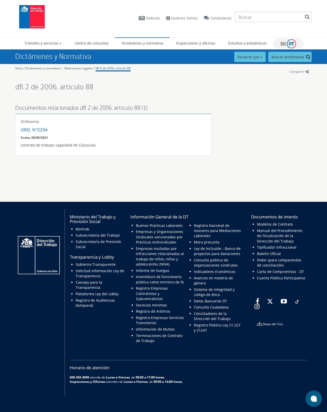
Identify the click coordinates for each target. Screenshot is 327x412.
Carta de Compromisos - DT (280, 271)
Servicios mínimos (151, 305)
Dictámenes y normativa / (43, 68)
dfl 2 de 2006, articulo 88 (113, 68)
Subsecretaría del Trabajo (98, 235)
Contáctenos (220, 18)
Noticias (153, 18)
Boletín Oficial (269, 253)
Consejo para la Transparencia (89, 285)
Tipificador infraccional (276, 247)
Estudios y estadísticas (247, 43)
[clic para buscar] (307, 17)
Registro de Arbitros (153, 311)
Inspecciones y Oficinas (87, 381)
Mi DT (288, 43)
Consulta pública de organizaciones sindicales (216, 263)
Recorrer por (249, 57)
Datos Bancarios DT (210, 301)
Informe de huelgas (152, 270)
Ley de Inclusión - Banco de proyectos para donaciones (217, 251)
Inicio (19, 68)
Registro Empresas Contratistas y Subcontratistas (152, 293)
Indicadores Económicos (214, 271)
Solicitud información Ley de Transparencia (100, 273)
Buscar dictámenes (288, 57)
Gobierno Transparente (96, 264)
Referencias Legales (78, 68)
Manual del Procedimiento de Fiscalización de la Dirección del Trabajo (279, 236)
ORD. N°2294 (34, 130)
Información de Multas (155, 329)
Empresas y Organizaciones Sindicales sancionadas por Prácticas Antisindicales (159, 237)
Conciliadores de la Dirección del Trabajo (212, 316)
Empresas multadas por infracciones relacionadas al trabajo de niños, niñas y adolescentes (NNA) (160, 256)
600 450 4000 (79, 377)
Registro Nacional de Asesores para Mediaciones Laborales (217, 230)
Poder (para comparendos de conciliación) (279, 263)
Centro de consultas (92, 43)
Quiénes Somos (184, 18)
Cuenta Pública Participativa (281, 278)
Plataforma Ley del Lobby (97, 293)
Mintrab (82, 229)
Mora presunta (206, 242)
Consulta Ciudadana (211, 307)
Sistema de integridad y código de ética (214, 292)
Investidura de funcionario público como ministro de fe (160, 279)
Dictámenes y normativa (142, 43)
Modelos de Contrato (275, 224)
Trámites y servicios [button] (42, 43)
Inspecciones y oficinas (195, 43)
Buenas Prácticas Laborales (159, 225)
